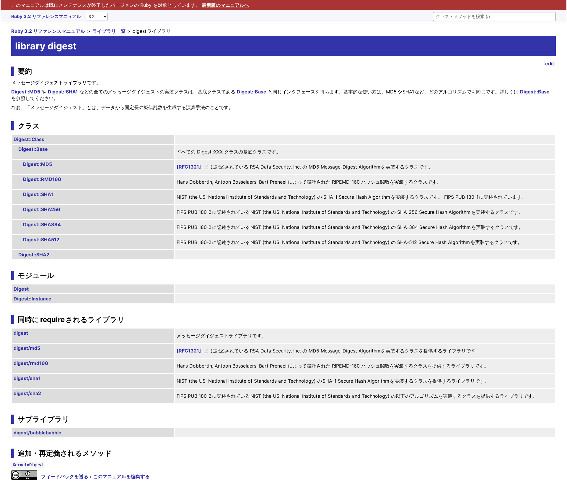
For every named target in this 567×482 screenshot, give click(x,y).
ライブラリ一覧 (109, 31)
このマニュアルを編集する (121, 476)
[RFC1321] (189, 167)
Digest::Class (29, 139)
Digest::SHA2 (33, 255)
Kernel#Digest (28, 465)
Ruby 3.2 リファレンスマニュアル (46, 16)
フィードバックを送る (64, 476)
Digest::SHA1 (63, 92)
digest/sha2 (27, 393)
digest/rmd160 (31, 363)
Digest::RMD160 (42, 179)
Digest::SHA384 (42, 224)
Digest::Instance (32, 299)
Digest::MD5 (25, 92)
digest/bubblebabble (37, 433)
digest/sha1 (27, 378)
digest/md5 (27, 348)
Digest (21, 289)
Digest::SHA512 (41, 239)
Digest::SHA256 (41, 209)
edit (549, 64)
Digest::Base (251, 92)
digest (21, 333)
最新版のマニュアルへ (225, 5)
